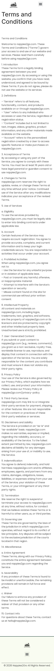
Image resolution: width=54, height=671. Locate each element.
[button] (40, 4)
